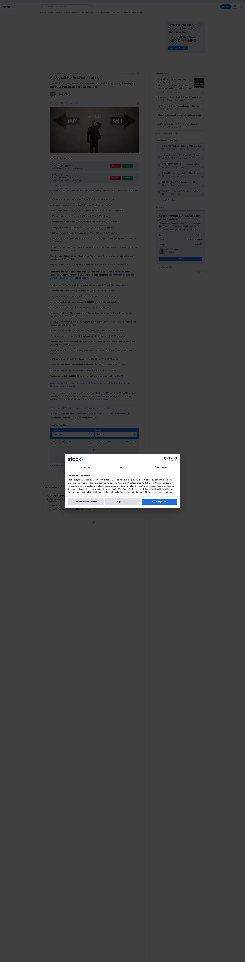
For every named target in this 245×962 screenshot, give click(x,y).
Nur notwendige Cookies (86, 502)
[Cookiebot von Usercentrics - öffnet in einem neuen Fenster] (166, 459)
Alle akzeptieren (159, 502)
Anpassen (121, 502)
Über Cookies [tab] (161, 467)
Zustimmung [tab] (84, 467)
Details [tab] (122, 467)
